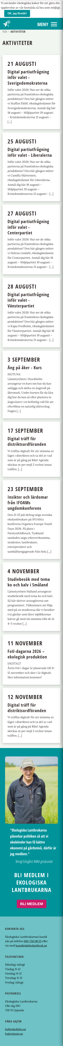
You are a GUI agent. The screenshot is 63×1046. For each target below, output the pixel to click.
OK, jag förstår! (17, 13)
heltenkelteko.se (15, 1029)
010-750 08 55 (32, 941)
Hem (5, 32)
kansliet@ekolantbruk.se (31, 945)
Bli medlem (31, 904)
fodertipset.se (14, 1034)
